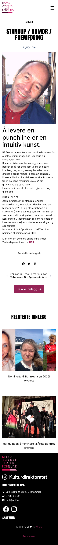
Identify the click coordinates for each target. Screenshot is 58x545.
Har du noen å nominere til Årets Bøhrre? (29, 443)
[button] (52, 8)
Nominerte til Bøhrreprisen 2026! (29, 376)
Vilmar (39, 527)
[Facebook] (6, 509)
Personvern (29, 536)
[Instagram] (14, 509)
